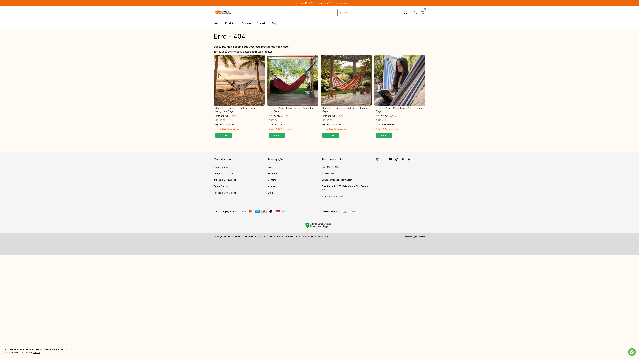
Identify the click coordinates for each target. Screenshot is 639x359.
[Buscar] (405, 12)
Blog (274, 23)
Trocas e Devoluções (225, 179)
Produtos (230, 23)
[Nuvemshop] (414, 237)
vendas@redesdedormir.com (337, 179)
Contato (246, 23)
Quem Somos (221, 167)
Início (216, 23)
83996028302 (329, 173)
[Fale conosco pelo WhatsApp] (632, 352)
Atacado (261, 23)
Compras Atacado (223, 173)
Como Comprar (221, 186)
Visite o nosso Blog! (332, 196)
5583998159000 (330, 167)
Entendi (36, 352)
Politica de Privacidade (226, 192)
